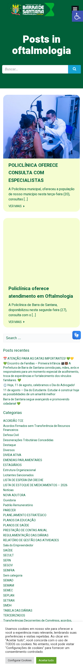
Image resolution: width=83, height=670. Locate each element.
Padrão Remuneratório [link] (18, 505)
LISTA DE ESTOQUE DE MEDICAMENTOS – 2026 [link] (35, 485)
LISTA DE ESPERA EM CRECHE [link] (23, 480)
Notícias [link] (8, 490)
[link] (77, 16)
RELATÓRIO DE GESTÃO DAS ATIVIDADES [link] (31, 540)
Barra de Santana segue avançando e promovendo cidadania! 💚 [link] (36, 401)
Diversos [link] (9, 450)
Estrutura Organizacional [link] (19, 470)
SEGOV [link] (8, 565)
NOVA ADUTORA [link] (14, 495)
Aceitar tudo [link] (46, 660)
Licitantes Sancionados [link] (18, 475)
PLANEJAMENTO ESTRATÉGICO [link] (24, 515)
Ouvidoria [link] (9, 500)
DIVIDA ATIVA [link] (12, 455)
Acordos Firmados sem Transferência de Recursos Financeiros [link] (36, 428)
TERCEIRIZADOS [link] (14, 615)
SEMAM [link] (8, 585)
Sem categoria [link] (12, 575)
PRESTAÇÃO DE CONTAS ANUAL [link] (25, 530)
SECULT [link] (8, 555)
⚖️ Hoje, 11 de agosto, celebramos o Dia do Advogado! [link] (39, 385)
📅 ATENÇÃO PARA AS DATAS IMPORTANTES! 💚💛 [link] (38, 358)
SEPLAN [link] (8, 595)
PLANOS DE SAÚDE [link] (16, 525)
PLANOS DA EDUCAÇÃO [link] (19, 520)
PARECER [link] (9, 510)
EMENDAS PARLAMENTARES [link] (22, 460)
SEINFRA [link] (9, 570)
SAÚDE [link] (8, 550)
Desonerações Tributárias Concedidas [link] (28, 440)
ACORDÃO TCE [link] (13, 421)
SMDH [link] (7, 605)
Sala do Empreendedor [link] (18, 545)
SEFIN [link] (7, 560)
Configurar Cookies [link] (19, 660)
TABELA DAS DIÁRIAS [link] (17, 610)
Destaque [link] (9, 445)
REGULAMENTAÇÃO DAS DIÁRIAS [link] (26, 535)
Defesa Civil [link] (11, 435)
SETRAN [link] (8, 600)
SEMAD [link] (8, 580)
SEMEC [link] (8, 590)
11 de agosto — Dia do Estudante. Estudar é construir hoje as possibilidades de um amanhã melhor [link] (41, 392)
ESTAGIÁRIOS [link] (12, 465)
